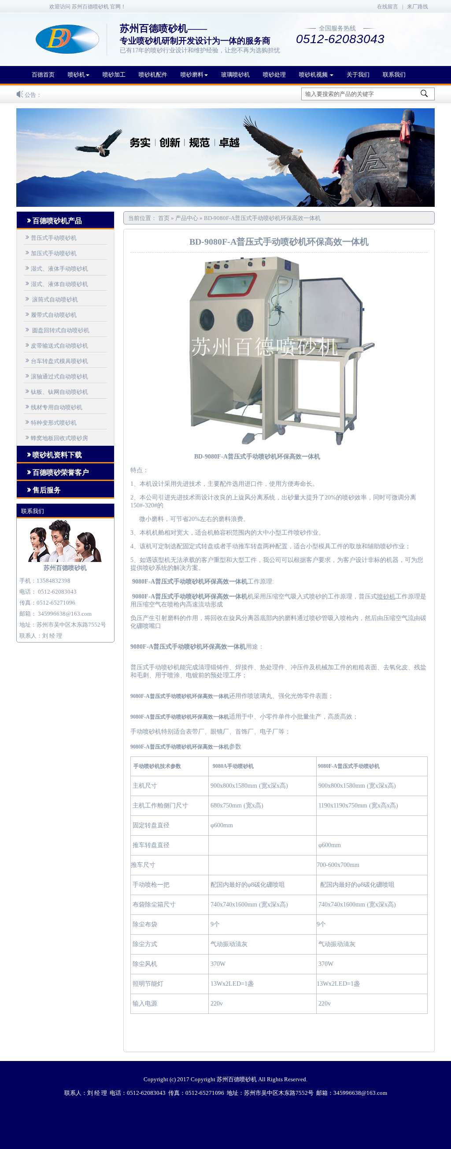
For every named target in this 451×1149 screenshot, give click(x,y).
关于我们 (358, 74)
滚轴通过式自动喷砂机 (56, 376)
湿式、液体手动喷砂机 (56, 268)
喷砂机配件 (153, 74)
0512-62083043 (57, 591)
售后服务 (43, 490)
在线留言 (387, 7)
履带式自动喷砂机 (50, 314)
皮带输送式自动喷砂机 (56, 345)
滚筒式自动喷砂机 (51, 299)
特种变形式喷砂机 (50, 422)
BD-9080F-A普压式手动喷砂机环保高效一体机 (262, 218)
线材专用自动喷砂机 (53, 407)
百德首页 (43, 74)
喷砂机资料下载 (54, 455)
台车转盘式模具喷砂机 (56, 360)
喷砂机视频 (314, 74)
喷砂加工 (114, 74)
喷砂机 (76, 74)
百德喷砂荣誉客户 (57, 472)
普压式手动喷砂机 (50, 237)
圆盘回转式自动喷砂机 (56, 330)
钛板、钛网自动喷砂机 (56, 391)
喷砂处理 (274, 74)
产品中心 (186, 218)
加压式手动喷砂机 (50, 253)
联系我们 (394, 74)
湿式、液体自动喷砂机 (56, 283)
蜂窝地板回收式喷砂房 (56, 437)
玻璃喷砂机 (235, 74)
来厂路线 (417, 7)
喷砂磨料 (192, 74)
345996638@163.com (65, 613)
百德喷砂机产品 (54, 220)
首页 (164, 218)
